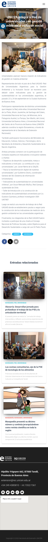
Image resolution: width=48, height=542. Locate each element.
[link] (3, 26)
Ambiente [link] (16, 234)
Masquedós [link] (9, 418)
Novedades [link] (9, 303)
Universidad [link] (28, 234)
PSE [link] (15, 303)
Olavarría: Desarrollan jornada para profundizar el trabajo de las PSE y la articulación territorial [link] (22, 310)
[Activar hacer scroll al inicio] (43, 537)
